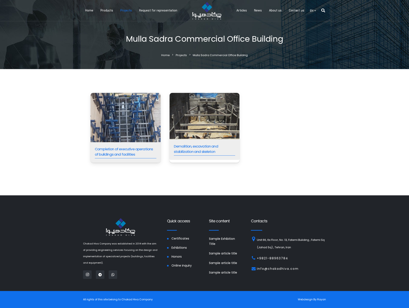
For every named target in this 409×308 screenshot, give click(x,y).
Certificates (180, 238)
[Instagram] (87, 274)
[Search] (323, 10)
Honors (176, 256)
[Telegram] (100, 274)
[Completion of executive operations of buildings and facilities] (126, 128)
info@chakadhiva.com (278, 269)
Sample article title (223, 253)
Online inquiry (181, 265)
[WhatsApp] (113, 274)
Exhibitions (179, 248)
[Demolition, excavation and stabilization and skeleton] (205, 128)
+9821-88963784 (272, 258)
